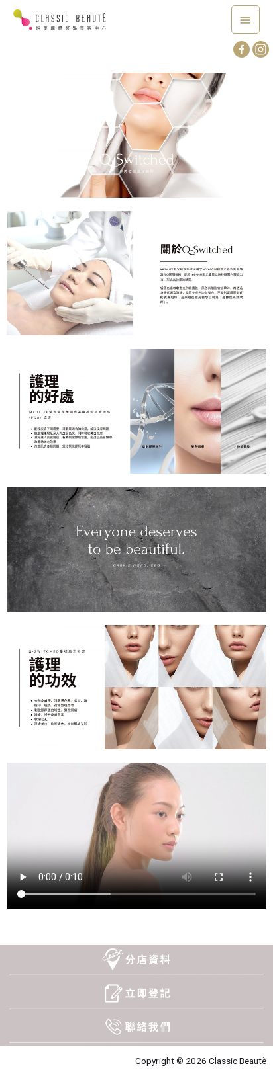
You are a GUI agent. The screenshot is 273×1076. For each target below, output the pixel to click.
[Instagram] (260, 49)
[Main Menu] (245, 19)
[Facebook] (241, 49)
